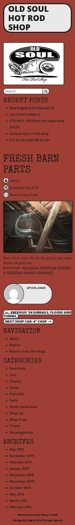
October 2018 (20, 488)
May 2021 (17, 449)
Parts (34, 195)
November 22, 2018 (24, 188)
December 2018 (22, 475)
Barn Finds (19, 195)
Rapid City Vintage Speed (45, 520)
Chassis (15, 381)
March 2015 (18, 500)
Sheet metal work (23, 407)
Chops (14, 387)
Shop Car (16, 413)
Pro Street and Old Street (30, 140)
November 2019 (22, 456)
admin (15, 181)
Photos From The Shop (27, 351)
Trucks (15, 426)
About (14, 338)
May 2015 (17, 494)
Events (15, 345)
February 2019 (21, 462)
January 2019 (19, 468)
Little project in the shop (29, 133)
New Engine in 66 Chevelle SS (32, 108)
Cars (13, 375)
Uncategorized (21, 432)
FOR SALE (17, 394)
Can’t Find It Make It (25, 114)
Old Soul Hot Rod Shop (28, 18)
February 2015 (21, 507)
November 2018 (22, 481)
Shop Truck (18, 419)
